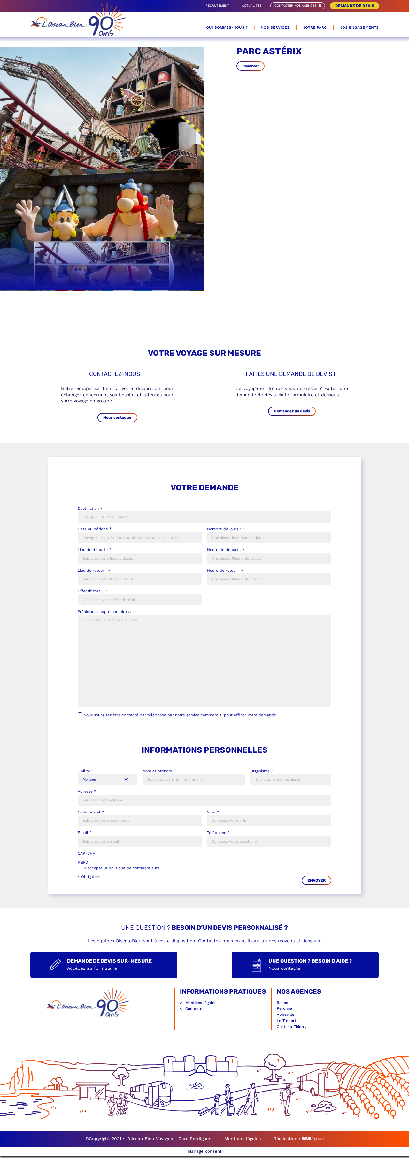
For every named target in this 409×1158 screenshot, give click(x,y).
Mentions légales (200, 1002)
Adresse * (87, 791)
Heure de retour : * (225, 570)
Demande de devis (354, 6)
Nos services (275, 27)
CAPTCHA (86, 853)
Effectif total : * (93, 591)
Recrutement (217, 5)
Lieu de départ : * (95, 550)
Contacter (194, 1008)
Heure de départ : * (225, 550)
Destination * (90, 508)
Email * (85, 832)
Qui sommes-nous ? (227, 27)
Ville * (213, 812)
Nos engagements (359, 27)
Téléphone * (218, 832)
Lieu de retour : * (94, 570)
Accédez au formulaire (92, 968)
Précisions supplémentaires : (104, 612)
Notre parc (314, 27)
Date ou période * (95, 529)
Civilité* (85, 771)
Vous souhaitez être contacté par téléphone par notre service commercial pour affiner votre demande (180, 715)
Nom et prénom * (159, 771)
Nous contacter (285, 968)
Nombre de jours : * (225, 529)
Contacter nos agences (295, 5)
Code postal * (91, 812)
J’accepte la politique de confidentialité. (122, 868)
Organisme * (261, 771)
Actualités (251, 5)
